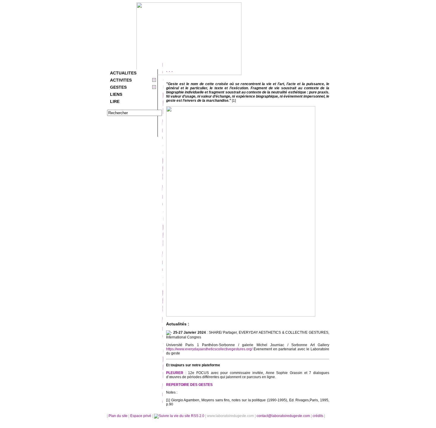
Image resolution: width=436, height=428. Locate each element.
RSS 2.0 (197, 416)
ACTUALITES (123, 73)
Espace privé (141, 416)
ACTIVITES (121, 80)
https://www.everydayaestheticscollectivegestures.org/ (209, 349)
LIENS (116, 94)
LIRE (115, 101)
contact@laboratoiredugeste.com (284, 416)
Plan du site (118, 416)
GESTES (118, 87)
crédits (318, 416)
